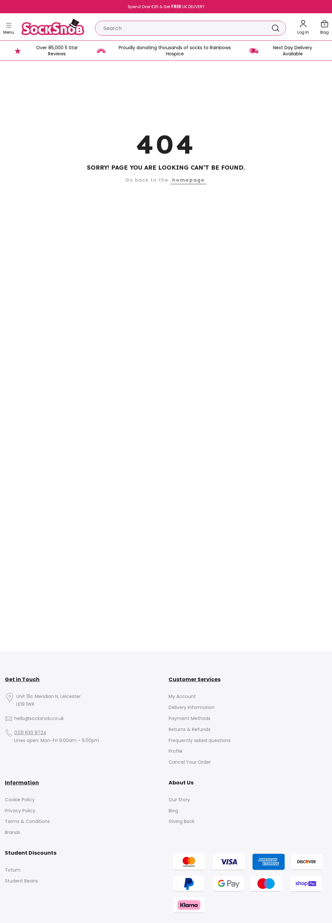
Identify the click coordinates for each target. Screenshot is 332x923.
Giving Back (182, 821)
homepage (188, 180)
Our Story (179, 800)
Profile (176, 751)
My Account (182, 696)
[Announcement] (166, 7)
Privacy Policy (20, 811)
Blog (173, 811)
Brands (12, 832)
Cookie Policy (20, 800)
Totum (12, 870)
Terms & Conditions (27, 821)
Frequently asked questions (200, 740)
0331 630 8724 (30, 733)
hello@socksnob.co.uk (39, 718)
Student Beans (21, 881)
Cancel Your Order (190, 762)
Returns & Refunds (189, 729)
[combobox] (180, 28)
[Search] (276, 28)
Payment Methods (189, 718)
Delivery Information (192, 707)
